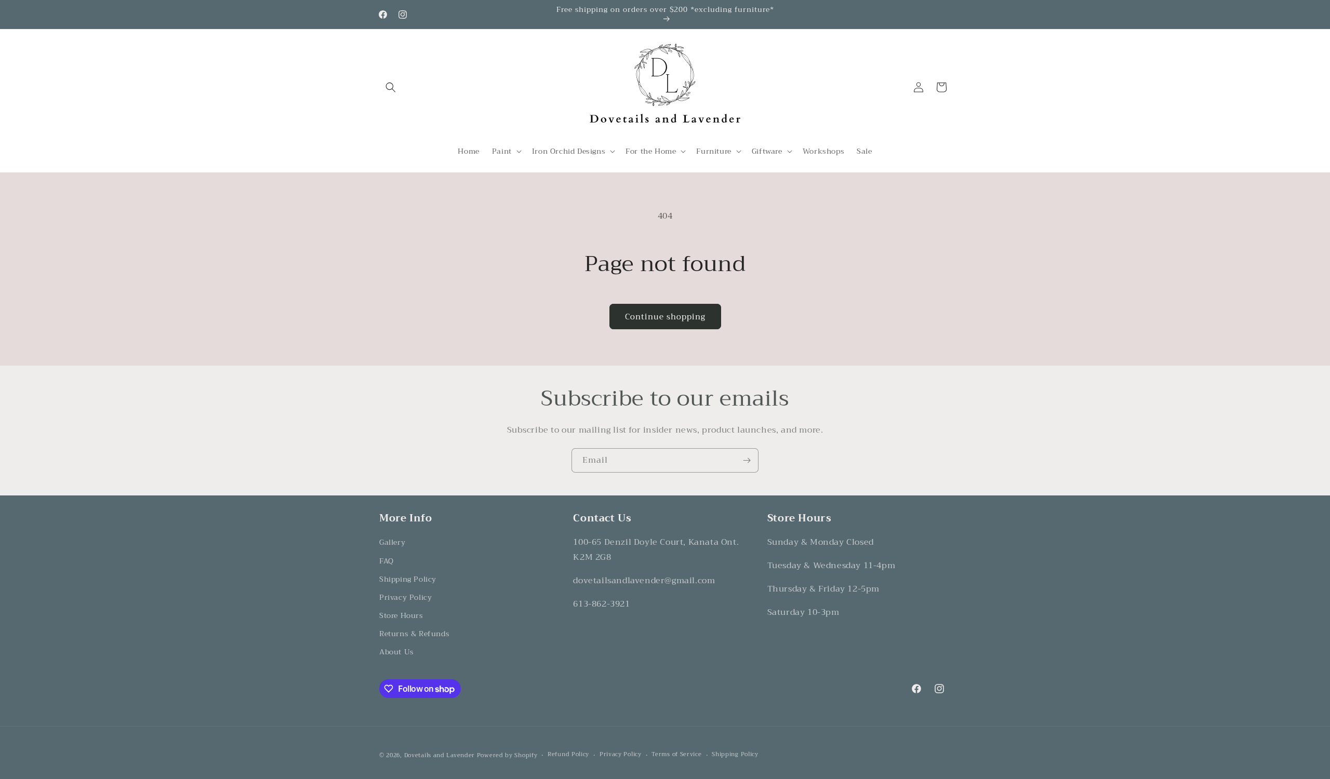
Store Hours (401, 615)
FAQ (386, 561)
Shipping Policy (407, 579)
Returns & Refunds (414, 633)
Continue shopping (665, 317)
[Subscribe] (746, 460)
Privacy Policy (405, 597)
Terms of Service (676, 754)
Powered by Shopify (507, 755)
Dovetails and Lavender (439, 755)
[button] (390, 87)
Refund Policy (568, 754)
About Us (396, 652)
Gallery (392, 542)
